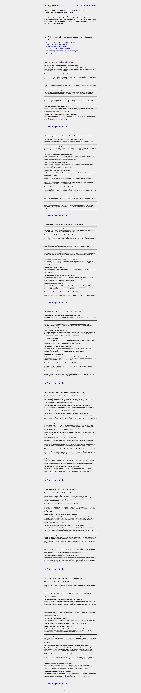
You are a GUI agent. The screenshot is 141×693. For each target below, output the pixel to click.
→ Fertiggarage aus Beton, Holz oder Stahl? (56, 46)
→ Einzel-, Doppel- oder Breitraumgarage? (55, 44)
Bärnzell (75, 584)
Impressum (65, 690)
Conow (70, 584)
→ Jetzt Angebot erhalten (85, 5)
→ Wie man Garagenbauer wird (52, 53)
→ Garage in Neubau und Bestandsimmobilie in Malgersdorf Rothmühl (63, 50)
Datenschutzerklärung (73, 690)
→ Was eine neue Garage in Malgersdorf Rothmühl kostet (59, 42)
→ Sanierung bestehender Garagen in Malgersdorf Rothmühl (60, 52)
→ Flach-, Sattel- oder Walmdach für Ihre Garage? (57, 48)
